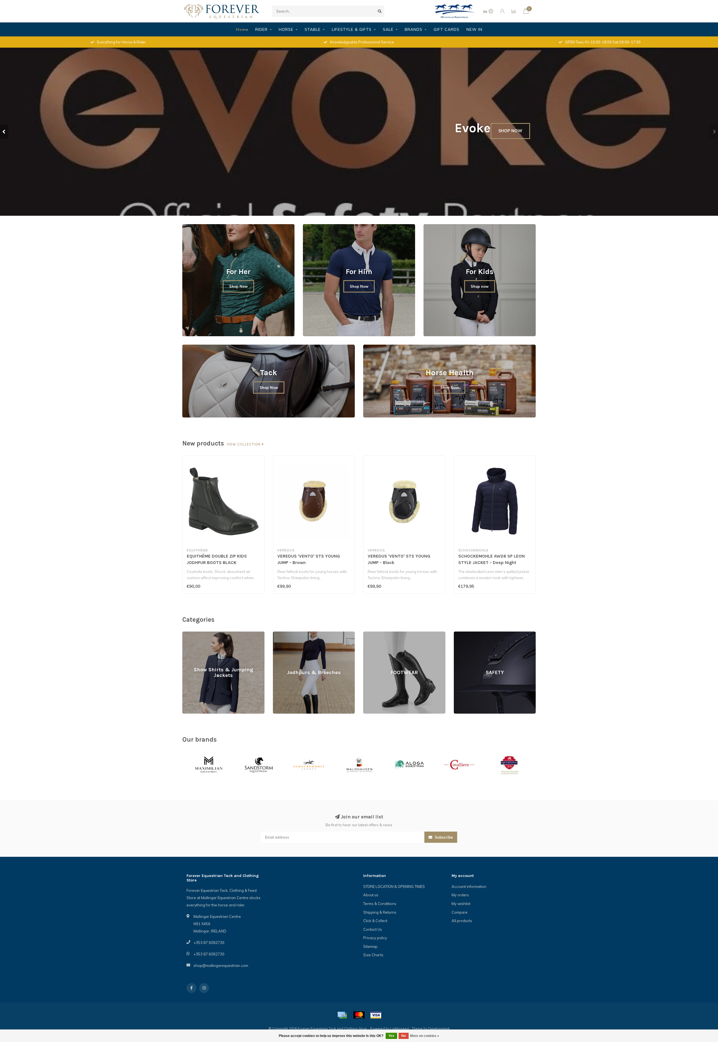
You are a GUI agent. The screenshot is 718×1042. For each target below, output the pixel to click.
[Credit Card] (342, 1015)
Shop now (480, 286)
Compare (460, 912)
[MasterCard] (359, 1015)
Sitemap (370, 946)
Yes (391, 1036)
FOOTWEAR (373, 634)
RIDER (261, 29)
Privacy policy (375, 938)
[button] (4, 132)
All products (462, 920)
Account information (469, 886)
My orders (460, 895)
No (403, 1036)
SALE (388, 29)
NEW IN (474, 29)
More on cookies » (424, 1036)
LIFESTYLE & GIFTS (352, 29)
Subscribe (443, 837)
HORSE (286, 29)
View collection (244, 444)
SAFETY (460, 634)
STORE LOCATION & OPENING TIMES (394, 886)
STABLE (313, 29)
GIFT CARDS (446, 29)
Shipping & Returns (379, 912)
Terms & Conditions (379, 903)
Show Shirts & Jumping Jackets (208, 634)
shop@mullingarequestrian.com (221, 965)
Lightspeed (399, 1028)
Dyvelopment (439, 1028)
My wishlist (461, 903)
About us (370, 895)
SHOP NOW (510, 130)
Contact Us (372, 929)
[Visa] (376, 1015)
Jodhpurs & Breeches (291, 634)
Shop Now (238, 286)
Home (242, 29)
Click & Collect (375, 920)
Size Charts (373, 955)
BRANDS (413, 29)
